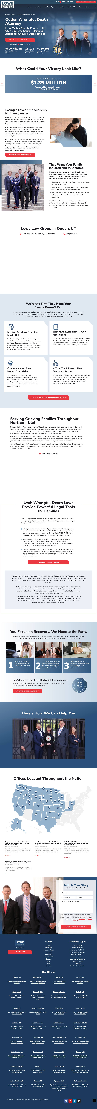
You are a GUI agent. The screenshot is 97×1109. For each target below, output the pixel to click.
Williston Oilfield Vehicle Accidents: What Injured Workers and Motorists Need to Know (76, 843)
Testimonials (71, 7)
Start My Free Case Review (76, 927)
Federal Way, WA (80, 1081)
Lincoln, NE (80, 977)
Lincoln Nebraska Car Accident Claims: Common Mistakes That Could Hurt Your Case (48, 843)
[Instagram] (79, 1101)
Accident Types (50, 7)
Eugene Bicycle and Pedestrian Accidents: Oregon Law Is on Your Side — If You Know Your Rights (19, 843)
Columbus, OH (80, 1037)
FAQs (80, 7)
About (30, 7)
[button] (2, 83)
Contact (88, 7)
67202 (17, 983)
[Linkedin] (74, 1101)
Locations (38, 7)
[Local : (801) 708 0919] (40, 454)
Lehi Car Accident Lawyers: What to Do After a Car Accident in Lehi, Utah (18, 862)
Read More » (8, 855)
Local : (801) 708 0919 (50, 454)
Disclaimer (37, 1100)
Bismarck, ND (80, 1008)
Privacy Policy (82, 919)
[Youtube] (70, 1101)
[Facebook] (66, 1101)
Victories (61, 7)
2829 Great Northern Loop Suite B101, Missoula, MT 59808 (38, 997)
